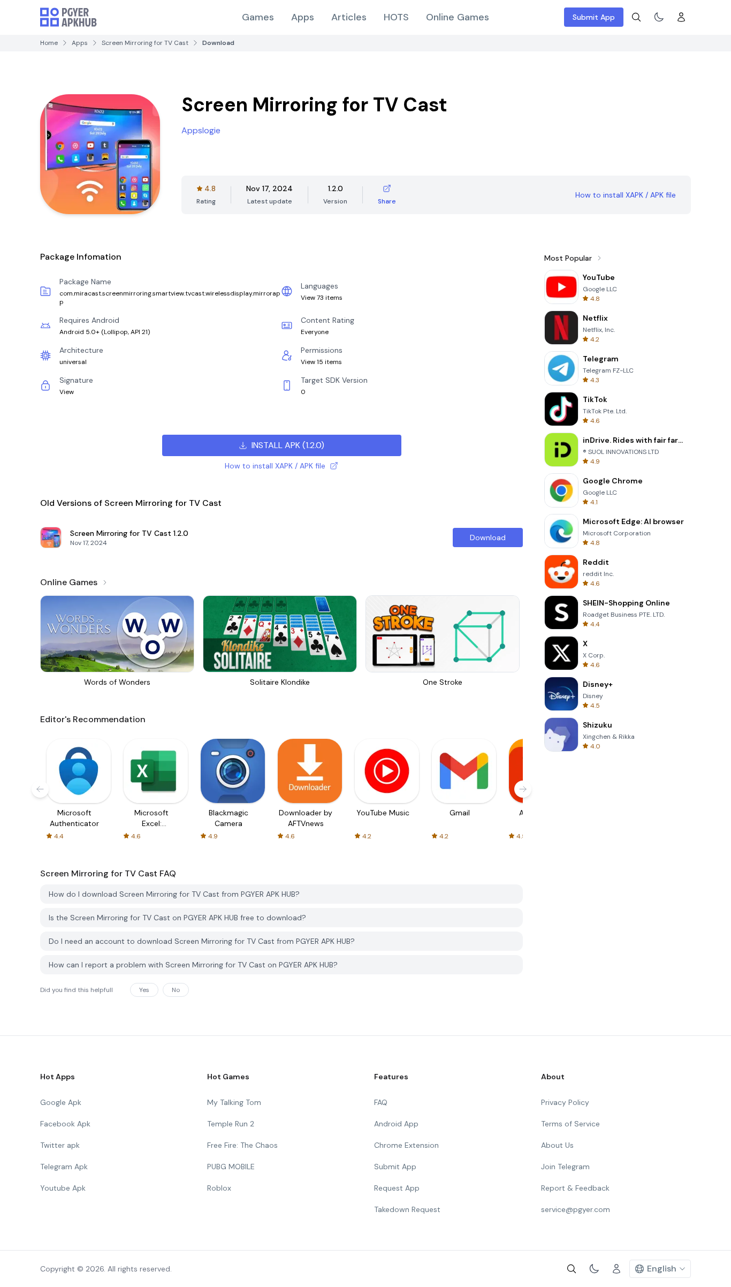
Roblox (219, 1188)
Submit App (594, 17)
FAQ (380, 1102)
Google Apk (60, 1102)
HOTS (396, 17)
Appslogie (200, 130)
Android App (396, 1124)
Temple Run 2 (230, 1124)
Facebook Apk (65, 1124)
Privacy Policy (565, 1102)
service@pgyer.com (575, 1209)
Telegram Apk (64, 1166)
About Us (557, 1145)
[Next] (522, 789)
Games (258, 17)
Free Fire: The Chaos (242, 1145)
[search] (636, 17)
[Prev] (40, 789)
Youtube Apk (63, 1188)
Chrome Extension (406, 1145)
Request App (397, 1188)
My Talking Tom (234, 1102)
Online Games (457, 17)
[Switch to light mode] (658, 17)
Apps (302, 17)
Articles (349, 17)
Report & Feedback (575, 1188)
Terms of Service (570, 1124)
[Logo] (68, 17)
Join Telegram (565, 1166)
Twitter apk (60, 1145)
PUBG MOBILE (231, 1166)
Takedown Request (407, 1209)
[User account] (681, 17)
